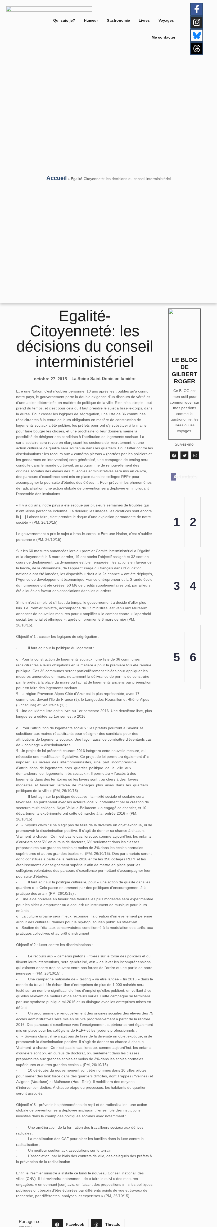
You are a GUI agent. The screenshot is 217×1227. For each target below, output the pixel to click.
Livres (144, 20)
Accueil (56, 178)
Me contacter (163, 37)
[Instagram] (197, 22)
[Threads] (197, 48)
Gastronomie (118, 20)
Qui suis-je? (64, 20)
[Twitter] (184, 455)
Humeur (91, 20)
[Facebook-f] (197, 9)
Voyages (166, 20)
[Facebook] (174, 455)
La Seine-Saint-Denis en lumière (103, 378)
